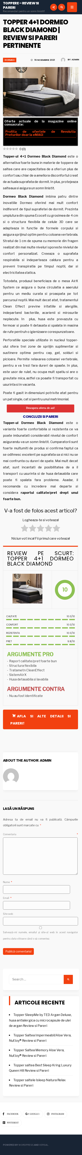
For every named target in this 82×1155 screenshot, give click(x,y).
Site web (8, 913)
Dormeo (10, 59)
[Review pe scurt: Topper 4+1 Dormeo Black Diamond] (27, 590)
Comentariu (40, 834)
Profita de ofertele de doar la (40, 133)
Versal (43, 1144)
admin (75, 59)
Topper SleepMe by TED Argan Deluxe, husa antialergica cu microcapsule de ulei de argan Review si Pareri (40, 1020)
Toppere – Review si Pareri (21, 5)
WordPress (26, 1144)
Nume (7, 882)
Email (7, 898)
